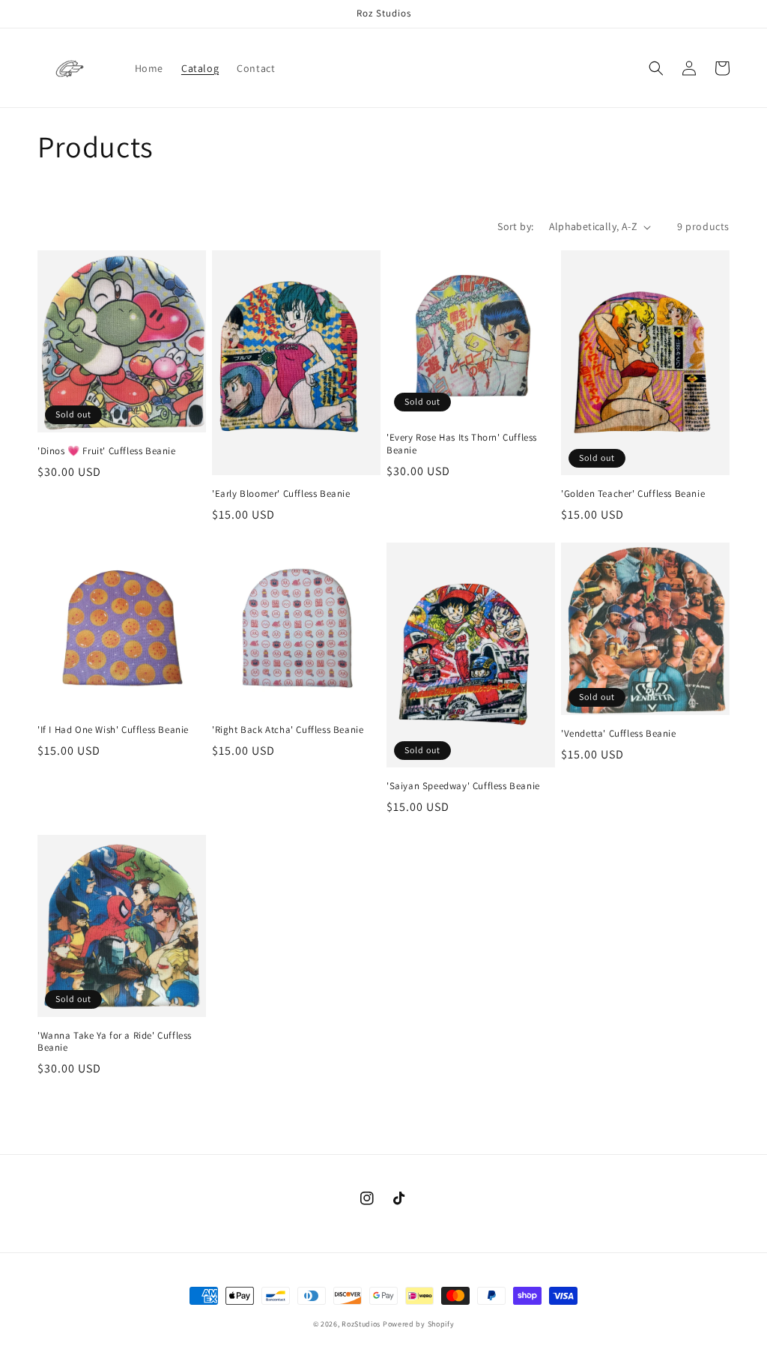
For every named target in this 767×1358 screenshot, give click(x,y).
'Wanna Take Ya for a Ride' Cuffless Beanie (114, 1042)
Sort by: (515, 226)
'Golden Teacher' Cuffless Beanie (633, 494)
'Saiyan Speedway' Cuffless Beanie (463, 786)
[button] (656, 68)
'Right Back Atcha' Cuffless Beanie (287, 730)
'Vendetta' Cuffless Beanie (618, 734)
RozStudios (361, 1324)
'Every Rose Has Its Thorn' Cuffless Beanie (461, 444)
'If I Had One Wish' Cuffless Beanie (113, 730)
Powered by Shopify (419, 1324)
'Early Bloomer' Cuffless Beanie (281, 494)
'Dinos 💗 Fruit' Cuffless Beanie (106, 451)
